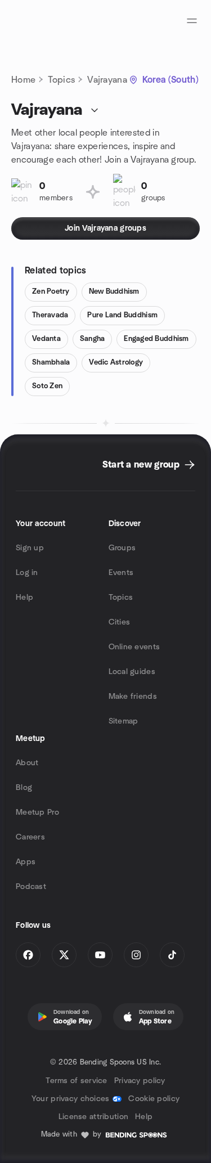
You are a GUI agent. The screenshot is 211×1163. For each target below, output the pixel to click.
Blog (24, 788)
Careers (30, 837)
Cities (120, 622)
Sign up (30, 548)
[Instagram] (136, 954)
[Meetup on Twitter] (64, 954)
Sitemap (123, 721)
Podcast (31, 887)
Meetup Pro (37, 812)
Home (23, 79)
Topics (61, 79)
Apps (25, 862)
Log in (27, 573)
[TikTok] (172, 954)
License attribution (93, 1117)
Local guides (132, 672)
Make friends (133, 697)
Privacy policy (139, 1081)
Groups (122, 548)
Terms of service (76, 1081)
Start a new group (140, 464)
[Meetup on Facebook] (28, 954)
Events (121, 573)
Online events (134, 647)
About (27, 763)
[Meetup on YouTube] (100, 954)
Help (24, 597)
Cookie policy (153, 1099)
